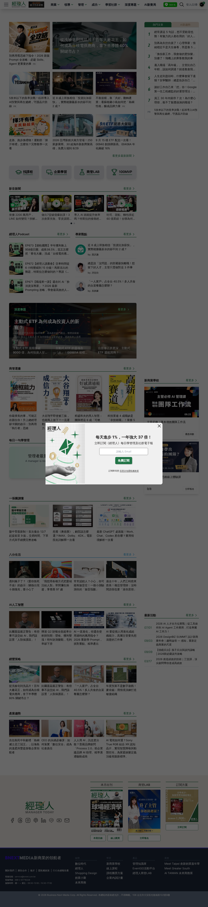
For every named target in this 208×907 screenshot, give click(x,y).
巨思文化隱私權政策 (129, 471)
